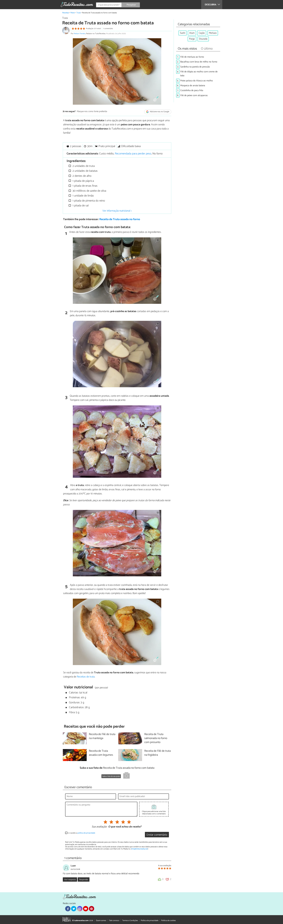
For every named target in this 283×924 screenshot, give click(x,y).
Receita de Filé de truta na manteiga (102, 736)
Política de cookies (168, 920)
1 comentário (108, 28)
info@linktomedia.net (139, 848)
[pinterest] (91, 908)
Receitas (65, 12)
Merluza (213, 33)
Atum (192, 33)
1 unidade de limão (83, 195)
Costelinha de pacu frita (191, 90)
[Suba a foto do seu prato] (126, 776)
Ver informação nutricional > (117, 211)
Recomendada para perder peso (133, 153)
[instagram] (79, 908)
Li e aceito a (81, 833)
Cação (202, 33)
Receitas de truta (86, 677)
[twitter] (73, 908)
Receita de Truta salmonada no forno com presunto (155, 738)
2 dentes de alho (81, 176)
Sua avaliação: (99, 826)
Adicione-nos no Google (159, 111)
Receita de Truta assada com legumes (101, 753)
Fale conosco (114, 920)
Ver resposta (70, 879)
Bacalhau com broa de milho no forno (198, 62)
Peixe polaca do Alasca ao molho (196, 81)
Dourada (203, 39)
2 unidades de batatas (85, 171)
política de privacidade (86, 833)
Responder (83, 879)
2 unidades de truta (83, 166)
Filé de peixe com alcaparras (194, 95)
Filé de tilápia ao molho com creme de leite (199, 74)
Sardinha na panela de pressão (195, 67)
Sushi (182, 33)
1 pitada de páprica (83, 181)
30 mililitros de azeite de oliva (89, 191)
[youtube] (85, 908)
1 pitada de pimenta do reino (88, 200)
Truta (78, 12)
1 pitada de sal (80, 205)
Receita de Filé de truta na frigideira (157, 753)
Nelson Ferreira (79, 33)
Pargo (192, 39)
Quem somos (101, 920)
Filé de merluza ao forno (192, 57)
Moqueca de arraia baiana (192, 86)
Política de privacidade (149, 920)
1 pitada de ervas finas (84, 186)
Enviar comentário (157, 834)
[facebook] (67, 908)
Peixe (72, 12)
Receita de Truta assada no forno (119, 219)
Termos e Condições (130, 920)
